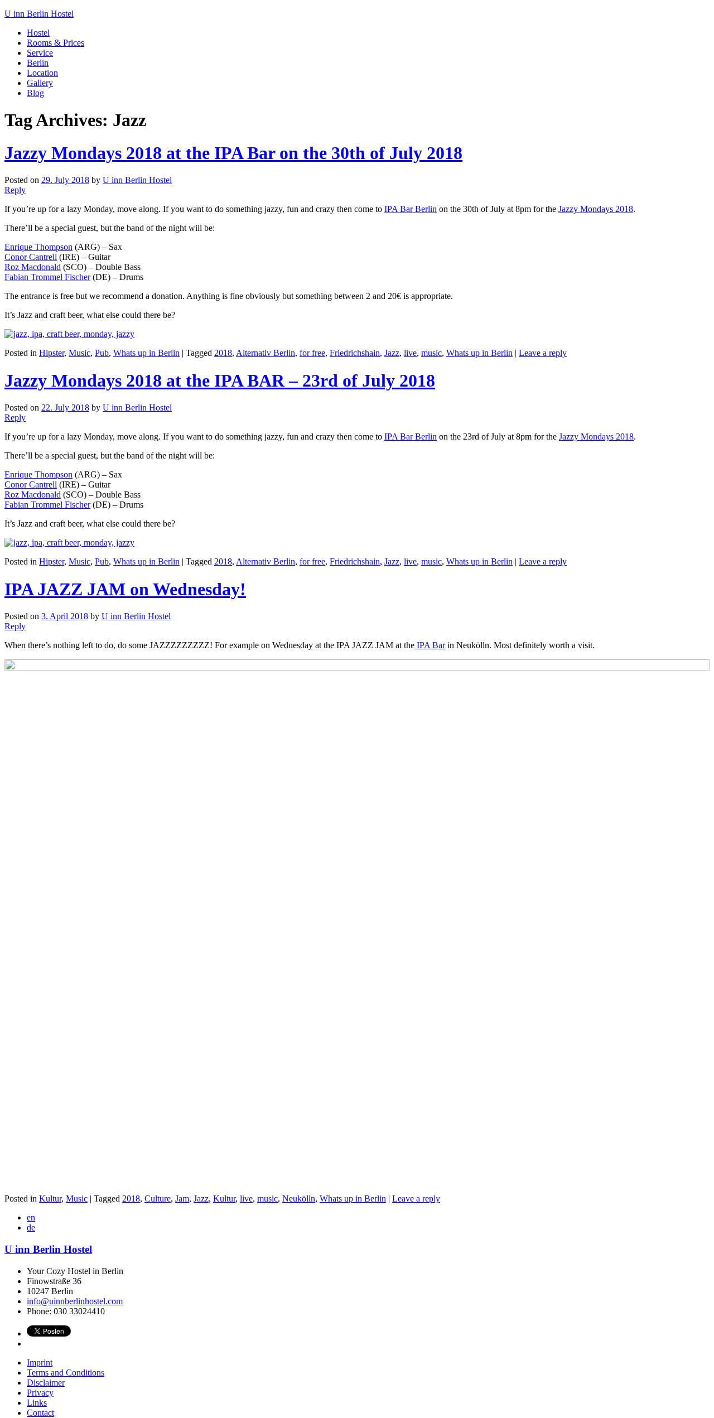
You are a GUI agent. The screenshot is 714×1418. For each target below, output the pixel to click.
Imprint (39, 1362)
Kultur (50, 1198)
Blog (35, 93)
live (410, 353)
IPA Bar (429, 645)
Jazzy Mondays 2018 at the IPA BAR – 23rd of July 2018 (219, 380)
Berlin (38, 62)
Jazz (391, 353)
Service (40, 52)
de (31, 1227)
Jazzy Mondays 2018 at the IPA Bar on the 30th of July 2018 (233, 153)
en (31, 1217)
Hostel (38, 32)
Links (37, 1402)
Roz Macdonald (32, 267)
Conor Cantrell (30, 257)
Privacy (40, 1392)
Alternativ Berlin (265, 353)
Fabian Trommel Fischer (47, 277)
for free (312, 353)
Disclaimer (46, 1382)
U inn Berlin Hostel (137, 180)
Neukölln (298, 1198)
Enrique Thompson (38, 247)
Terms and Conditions (65, 1372)
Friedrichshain (355, 353)
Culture (157, 1198)
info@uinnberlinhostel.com (75, 1301)
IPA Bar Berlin (410, 209)
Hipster (51, 353)
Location (42, 73)
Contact (40, 1412)
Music (79, 353)
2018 (223, 353)
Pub (102, 353)
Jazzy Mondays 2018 (595, 209)
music (431, 353)
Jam (182, 1198)
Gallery (40, 83)
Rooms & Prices (55, 42)
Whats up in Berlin (146, 353)
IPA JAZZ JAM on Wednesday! (125, 589)
